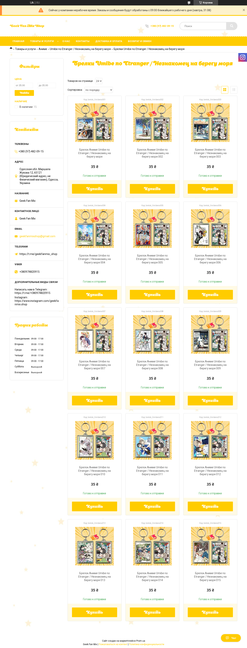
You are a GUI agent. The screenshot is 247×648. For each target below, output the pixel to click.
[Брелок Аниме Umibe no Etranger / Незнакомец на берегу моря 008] (152, 334)
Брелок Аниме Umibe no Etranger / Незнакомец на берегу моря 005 (152, 259)
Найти (24, 93)
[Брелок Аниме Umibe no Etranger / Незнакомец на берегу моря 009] (210, 334)
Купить (94, 189)
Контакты (83, 41)
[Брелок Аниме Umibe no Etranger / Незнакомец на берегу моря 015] (210, 546)
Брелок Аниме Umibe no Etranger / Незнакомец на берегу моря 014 (152, 577)
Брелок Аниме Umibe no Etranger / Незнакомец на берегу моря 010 (94, 471)
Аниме (43, 49)
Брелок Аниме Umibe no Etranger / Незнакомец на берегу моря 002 (152, 153)
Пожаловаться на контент (113, 644)
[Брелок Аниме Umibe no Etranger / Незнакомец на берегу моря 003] (210, 122)
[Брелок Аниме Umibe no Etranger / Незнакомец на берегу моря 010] (94, 440)
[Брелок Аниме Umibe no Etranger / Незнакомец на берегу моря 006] (210, 228)
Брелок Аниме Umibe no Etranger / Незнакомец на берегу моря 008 (152, 365)
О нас (66, 41)
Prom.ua (140, 641)
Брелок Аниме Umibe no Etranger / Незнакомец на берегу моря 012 (210, 471)
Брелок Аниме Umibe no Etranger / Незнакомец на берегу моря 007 (94, 365)
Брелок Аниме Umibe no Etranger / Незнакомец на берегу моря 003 (210, 153)
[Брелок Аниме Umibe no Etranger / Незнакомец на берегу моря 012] (210, 440)
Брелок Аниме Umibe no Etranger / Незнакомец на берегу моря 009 (210, 365)
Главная (18, 41)
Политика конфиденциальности (146, 644)
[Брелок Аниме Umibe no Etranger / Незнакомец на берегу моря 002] (152, 122)
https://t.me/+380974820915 (32, 292)
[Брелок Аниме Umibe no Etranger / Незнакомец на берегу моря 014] (152, 546)
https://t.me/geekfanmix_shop (38, 254)
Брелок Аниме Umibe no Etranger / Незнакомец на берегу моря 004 (94, 259)
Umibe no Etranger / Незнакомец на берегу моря (80, 49)
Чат (233, 638)
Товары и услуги (42, 41)
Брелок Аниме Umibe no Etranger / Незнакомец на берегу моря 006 (210, 259)
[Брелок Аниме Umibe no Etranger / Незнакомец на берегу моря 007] (94, 334)
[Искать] (231, 26)
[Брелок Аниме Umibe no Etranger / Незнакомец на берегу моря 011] (152, 440)
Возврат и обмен (139, 41)
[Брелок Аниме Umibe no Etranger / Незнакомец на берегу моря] (94, 122)
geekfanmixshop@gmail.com (37, 236)
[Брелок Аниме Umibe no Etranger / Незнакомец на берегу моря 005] (152, 228)
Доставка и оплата (108, 41)
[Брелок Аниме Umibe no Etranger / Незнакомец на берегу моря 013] (94, 546)
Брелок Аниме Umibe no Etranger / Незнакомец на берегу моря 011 (152, 471)
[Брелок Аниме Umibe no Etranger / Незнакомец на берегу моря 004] (94, 228)
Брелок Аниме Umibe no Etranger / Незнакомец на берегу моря (94, 153)
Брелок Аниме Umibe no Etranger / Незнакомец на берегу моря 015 (210, 577)
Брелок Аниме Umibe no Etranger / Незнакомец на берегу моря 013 (94, 577)
